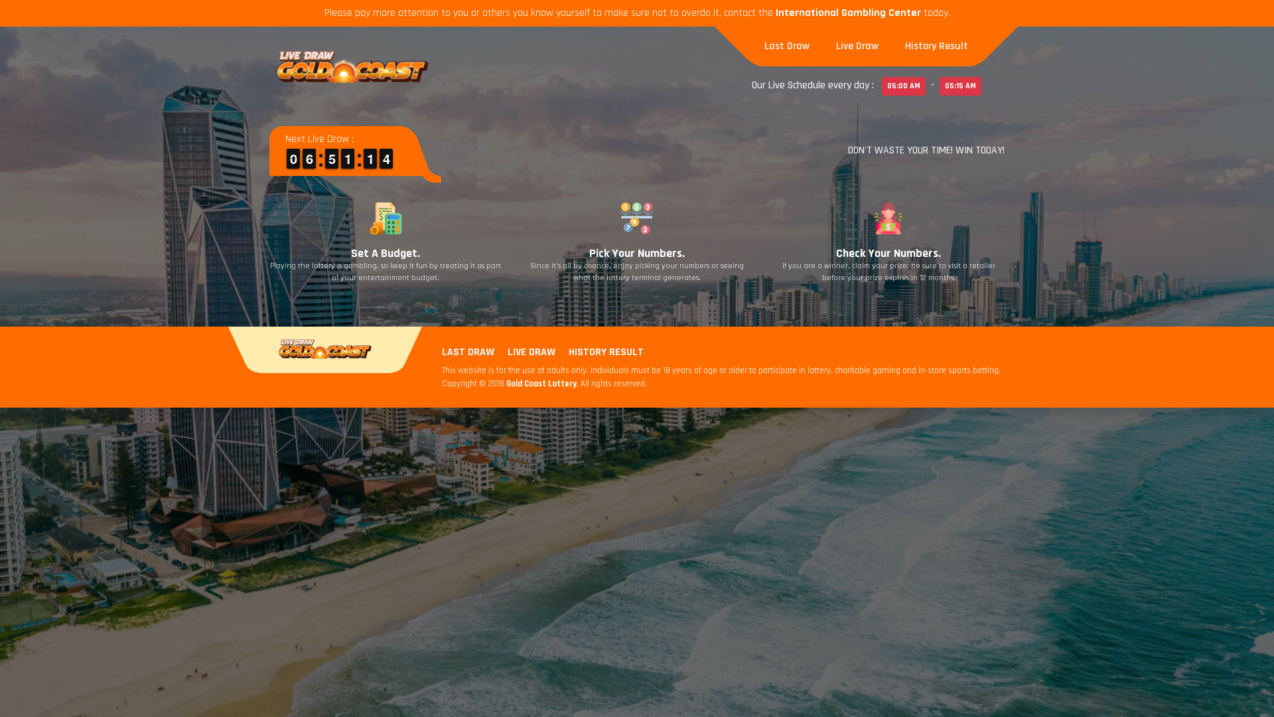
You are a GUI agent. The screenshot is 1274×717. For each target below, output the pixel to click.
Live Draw (857, 46)
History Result (936, 46)
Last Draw (787, 46)
